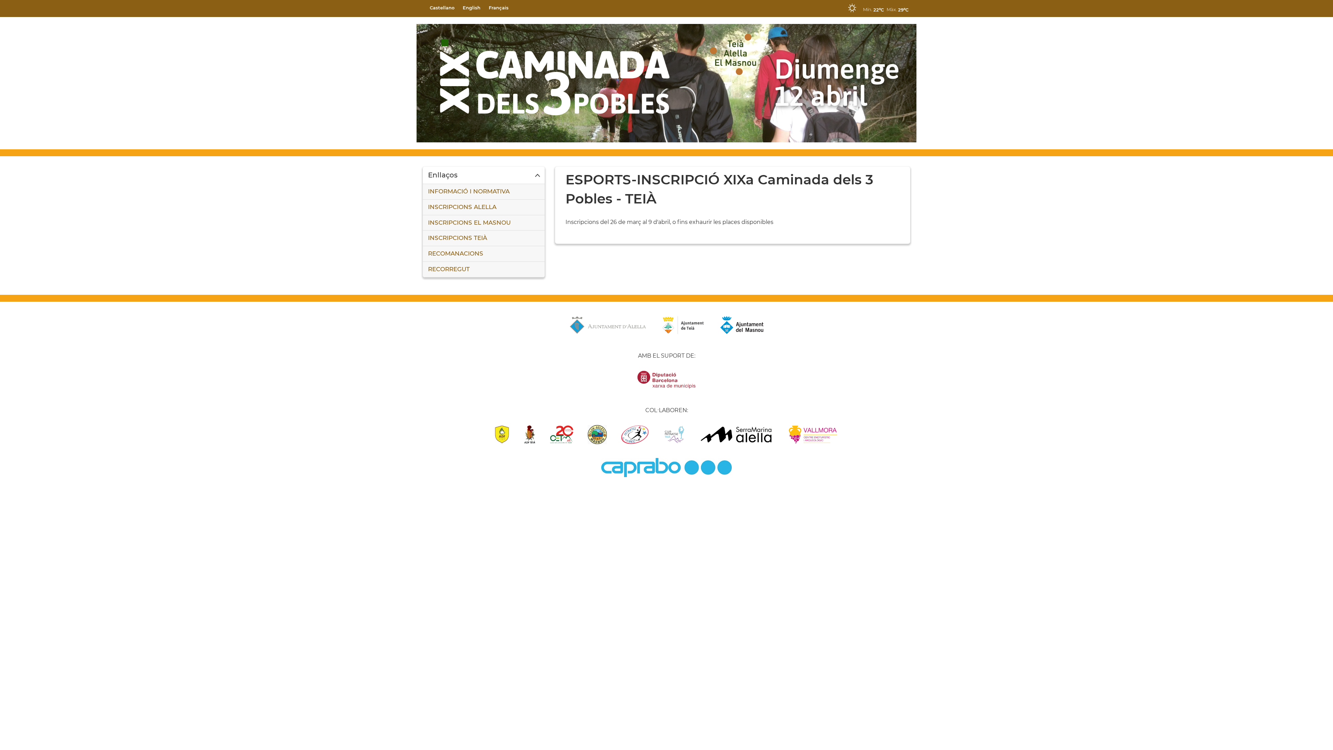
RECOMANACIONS (455, 253)
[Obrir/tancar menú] (484, 175)
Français (499, 7)
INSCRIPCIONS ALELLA (462, 206)
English (471, 7)
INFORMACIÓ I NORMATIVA (469, 191)
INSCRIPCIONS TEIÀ (457, 237)
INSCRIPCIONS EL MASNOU (469, 222)
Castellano (442, 7)
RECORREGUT (449, 269)
